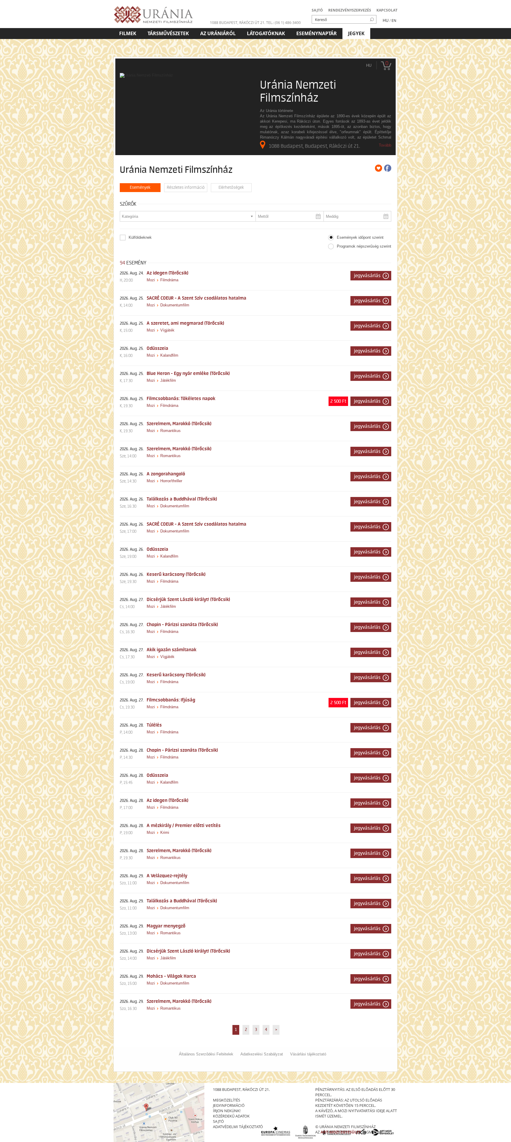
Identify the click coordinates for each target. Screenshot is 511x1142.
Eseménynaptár (316, 33)
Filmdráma (169, 280)
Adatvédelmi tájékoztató (238, 1126)
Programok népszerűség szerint (364, 246)
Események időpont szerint (360, 237)
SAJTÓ (317, 10)
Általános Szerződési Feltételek (206, 1054)
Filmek (127, 33)
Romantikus (170, 430)
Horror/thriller (171, 481)
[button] (370, 275)
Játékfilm (168, 380)
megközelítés (226, 1100)
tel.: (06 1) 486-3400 (283, 22)
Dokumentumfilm (174, 305)
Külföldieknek (140, 237)
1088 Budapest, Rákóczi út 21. (237, 22)
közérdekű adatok (231, 1116)
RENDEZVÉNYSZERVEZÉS (349, 10)
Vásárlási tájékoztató (308, 1054)
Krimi (164, 832)
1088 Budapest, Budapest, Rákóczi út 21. (314, 146)
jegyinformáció (229, 1105)
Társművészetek (168, 33)
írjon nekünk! (226, 1110)
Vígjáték (167, 330)
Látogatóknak (266, 33)
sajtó (218, 1121)
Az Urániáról (218, 33)
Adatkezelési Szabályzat (261, 1054)
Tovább (385, 145)
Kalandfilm (169, 355)
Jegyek (356, 33)
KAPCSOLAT (386, 10)
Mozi (151, 280)
